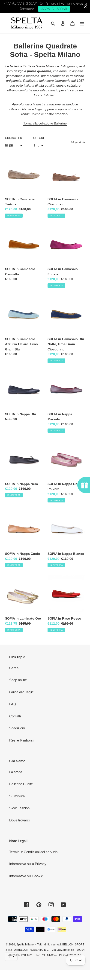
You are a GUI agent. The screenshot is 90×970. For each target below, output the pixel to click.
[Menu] (82, 23)
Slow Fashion (19, 808)
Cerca (13, 668)
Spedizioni (17, 728)
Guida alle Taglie (21, 692)
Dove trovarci (19, 820)
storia (72, 109)
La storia (15, 772)
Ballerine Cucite (21, 784)
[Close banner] (85, 6)
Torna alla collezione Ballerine (45, 123)
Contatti (15, 716)
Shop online (18, 680)
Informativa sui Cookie (26, 876)
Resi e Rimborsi (21, 740)
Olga (38, 109)
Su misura (17, 796)
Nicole (26, 109)
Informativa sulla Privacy (27, 864)
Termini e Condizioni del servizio (33, 852)
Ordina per (13, 138)
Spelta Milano (25, 944)
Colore (39, 138)
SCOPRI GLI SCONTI (54, 9)
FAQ (12, 704)
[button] (11, 957)
